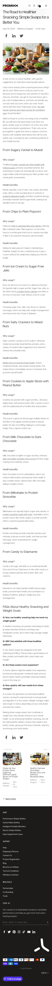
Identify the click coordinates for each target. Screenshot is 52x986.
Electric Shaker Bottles (12, 830)
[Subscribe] (47, 922)
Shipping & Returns (10, 851)
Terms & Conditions (11, 871)
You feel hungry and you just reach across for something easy (24, 110)
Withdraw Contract (10, 874)
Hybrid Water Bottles (11, 822)
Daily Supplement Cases (13, 834)
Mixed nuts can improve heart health (19, 362)
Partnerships (8, 888)
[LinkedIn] (13, 35)
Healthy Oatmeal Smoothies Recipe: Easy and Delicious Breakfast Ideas (37, 772)
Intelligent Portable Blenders (14, 826)
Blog (4, 863)
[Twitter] (21, 35)
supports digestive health (14, 196)
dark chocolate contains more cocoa (19, 458)
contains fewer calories (27, 291)
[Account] (34, 5)
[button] (45, 973)
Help (5, 847)
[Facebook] (6, 35)
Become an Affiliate (11, 867)
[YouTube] (28, 931)
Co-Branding (8, 892)
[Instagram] (19, 931)
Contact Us (7, 855)
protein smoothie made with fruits (17, 514)
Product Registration (11, 859)
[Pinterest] (14, 931)
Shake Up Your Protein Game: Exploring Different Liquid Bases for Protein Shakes (10, 773)
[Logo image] (10, 6)
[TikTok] (23, 931)
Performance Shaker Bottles (14, 818)
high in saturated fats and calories (26, 226)
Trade (5, 896)
